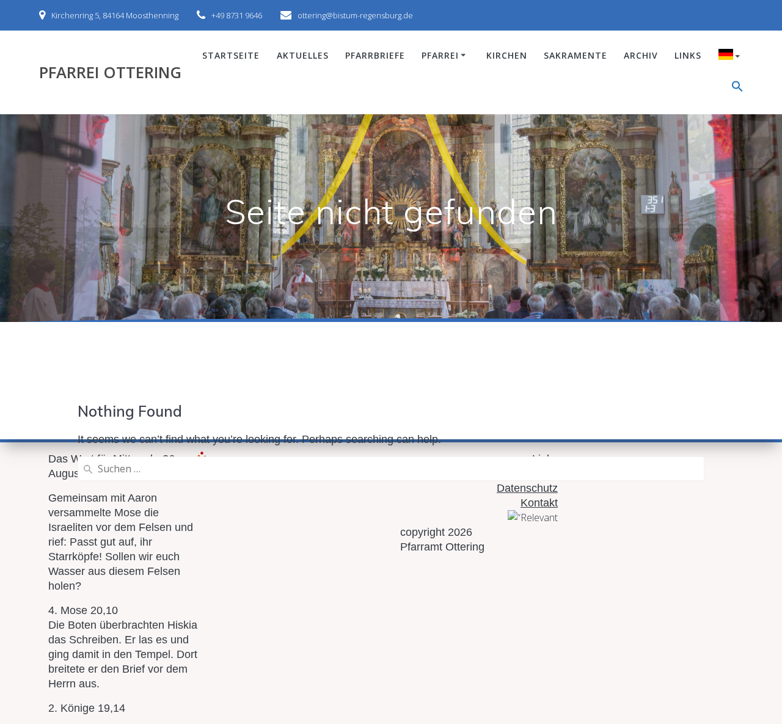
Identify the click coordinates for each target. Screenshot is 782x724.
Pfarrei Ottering (110, 73)
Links (687, 55)
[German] (731, 56)
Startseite (231, 55)
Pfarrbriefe (375, 55)
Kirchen (506, 55)
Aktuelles (303, 55)
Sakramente (575, 55)
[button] (737, 88)
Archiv (641, 55)
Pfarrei (440, 55)
